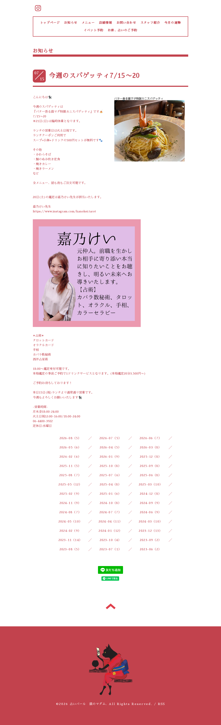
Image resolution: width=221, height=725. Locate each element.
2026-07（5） (110, 438)
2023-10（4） (111, 539)
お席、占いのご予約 (122, 30)
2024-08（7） (70, 512)
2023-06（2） (150, 549)
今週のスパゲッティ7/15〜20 (94, 75)
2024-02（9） (70, 530)
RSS (161, 703)
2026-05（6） (70, 447)
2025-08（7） (70, 475)
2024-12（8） (150, 493)
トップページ (50, 22)
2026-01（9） (111, 456)
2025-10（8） (111, 465)
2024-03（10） (151, 521)
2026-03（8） (151, 447)
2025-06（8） (151, 475)
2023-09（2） (150, 539)
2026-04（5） (111, 447)
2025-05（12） (70, 484)
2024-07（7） (110, 512)
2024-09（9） (151, 502)
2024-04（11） (110, 521)
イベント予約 (93, 30)
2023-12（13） (150, 530)
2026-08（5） (70, 438)
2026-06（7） (151, 438)
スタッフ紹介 (150, 22)
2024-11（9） (70, 502)
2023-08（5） (70, 549)
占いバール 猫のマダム (88, 703)
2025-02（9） (70, 493)
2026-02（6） (70, 456)
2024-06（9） (151, 512)
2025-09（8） (151, 465)
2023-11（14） (70, 539)
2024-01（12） (110, 530)
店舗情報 (105, 22)
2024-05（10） (70, 521)
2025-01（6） (111, 493)
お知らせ (70, 22)
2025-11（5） (70, 465)
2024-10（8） (111, 502)
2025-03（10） (151, 484)
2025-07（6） (110, 475)
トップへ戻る (110, 606)
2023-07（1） (110, 549)
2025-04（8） (111, 484)
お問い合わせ (126, 22)
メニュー (88, 22)
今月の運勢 (172, 22)
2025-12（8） (150, 456)
